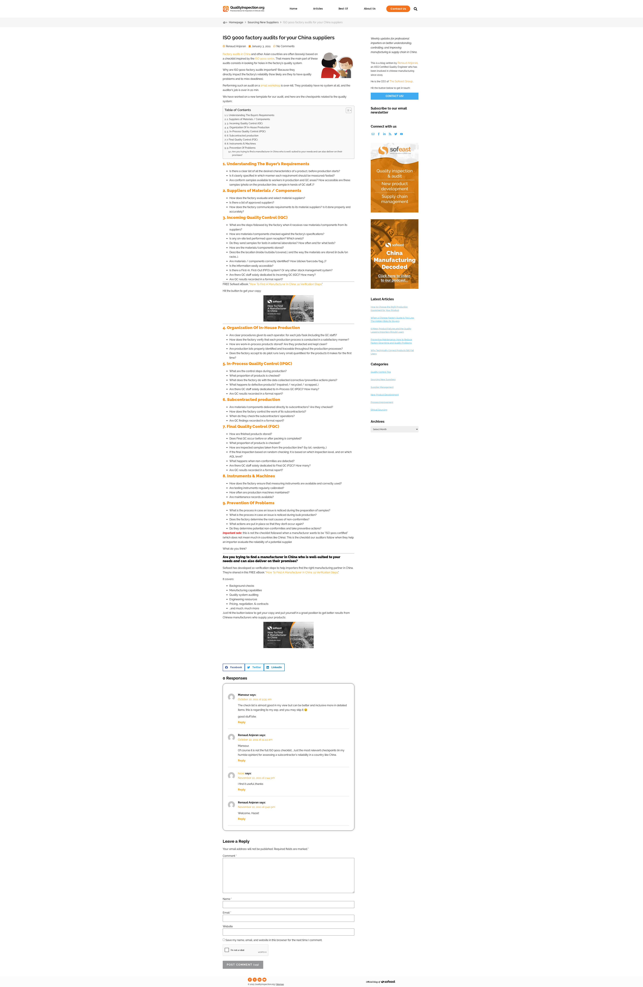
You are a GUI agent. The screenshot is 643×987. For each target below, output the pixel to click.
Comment (230, 856)
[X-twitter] (255, 980)
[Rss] (390, 134)
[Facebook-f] (378, 134)
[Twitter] (396, 134)
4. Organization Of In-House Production (248, 127)
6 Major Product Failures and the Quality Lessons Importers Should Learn (391, 330)
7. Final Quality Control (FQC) (242, 139)
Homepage (236, 22)
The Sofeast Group (401, 81)
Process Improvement (382, 402)
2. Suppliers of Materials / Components (248, 119)
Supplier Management (382, 387)
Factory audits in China (237, 54)
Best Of (343, 8)
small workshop (270, 85)
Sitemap (280, 984)
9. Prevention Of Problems (241, 147)
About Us (370, 8)
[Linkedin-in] (384, 134)
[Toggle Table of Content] (347, 110)
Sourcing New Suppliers (263, 22)
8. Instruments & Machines (241, 143)
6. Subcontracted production (242, 135)
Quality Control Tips (381, 372)
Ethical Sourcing (379, 409)
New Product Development (385, 394)
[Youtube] (401, 134)
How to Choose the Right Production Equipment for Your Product (389, 308)
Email (227, 912)
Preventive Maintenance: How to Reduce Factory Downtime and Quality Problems (391, 341)
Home (293, 8)
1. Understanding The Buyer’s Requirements (250, 115)
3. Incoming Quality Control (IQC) (245, 123)
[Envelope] (373, 134)
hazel (241, 773)
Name (227, 899)
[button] (234, 667)
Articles (318, 8)
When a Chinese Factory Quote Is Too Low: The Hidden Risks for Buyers (392, 319)
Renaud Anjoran (408, 63)
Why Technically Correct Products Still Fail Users (392, 352)
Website (228, 926)
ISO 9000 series (264, 58)
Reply (241, 722)
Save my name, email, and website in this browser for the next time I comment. (274, 940)
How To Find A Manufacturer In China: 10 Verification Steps (286, 284)
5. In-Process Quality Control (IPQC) (246, 131)
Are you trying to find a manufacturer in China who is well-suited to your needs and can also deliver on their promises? (287, 153)
